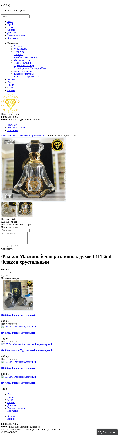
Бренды (11, 416)
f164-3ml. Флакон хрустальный (18, 332)
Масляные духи (22, 60)
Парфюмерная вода (24, 65)
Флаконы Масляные (24, 73)
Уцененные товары (24, 71)
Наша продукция (22, 62)
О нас (10, 27)
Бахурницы (19, 51)
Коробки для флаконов (25, 57)
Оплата (11, 29)
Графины (18, 54)
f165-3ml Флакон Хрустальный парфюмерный (27, 350)
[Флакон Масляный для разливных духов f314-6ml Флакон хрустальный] (33, 201)
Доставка (12, 32)
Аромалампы (20, 49)
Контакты (12, 38)
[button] (107, 432)
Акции (11, 418)
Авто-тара (19, 46)
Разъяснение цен (16, 35)
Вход (10, 21)
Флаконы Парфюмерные (26, 76)
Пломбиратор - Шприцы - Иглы (30, 68)
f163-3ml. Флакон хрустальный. (18, 315)
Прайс (10, 24)
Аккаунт (11, 79)
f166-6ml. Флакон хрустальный (18, 368)
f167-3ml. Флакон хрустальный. (18, 382)
